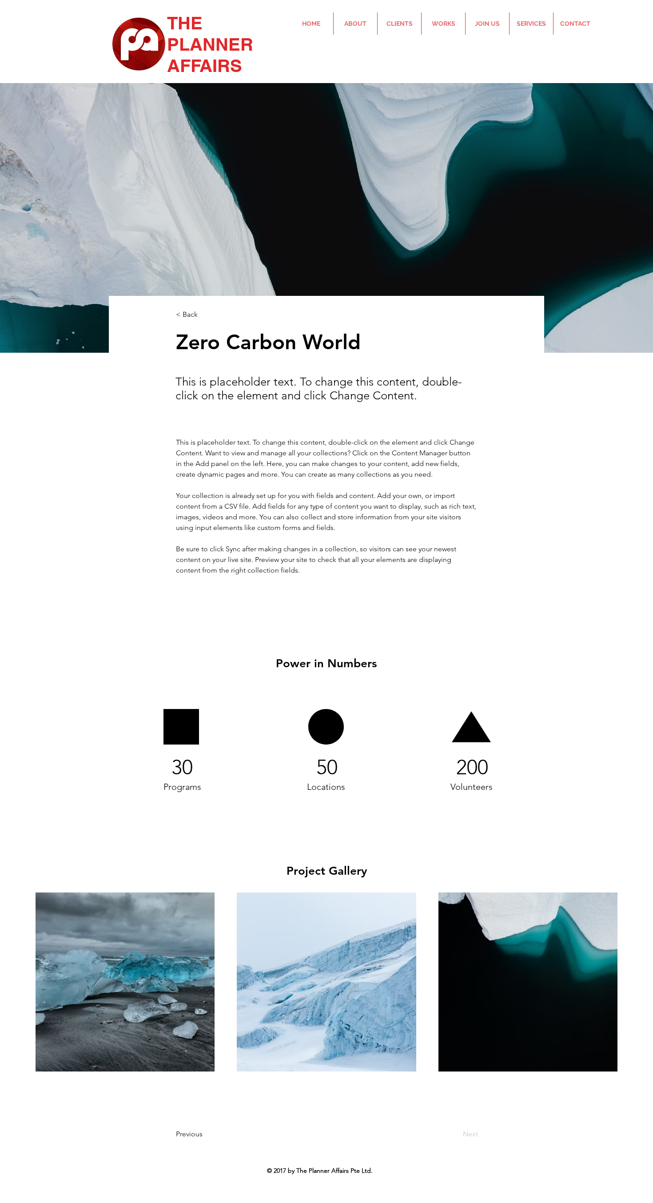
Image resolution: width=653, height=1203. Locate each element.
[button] (205, 314)
